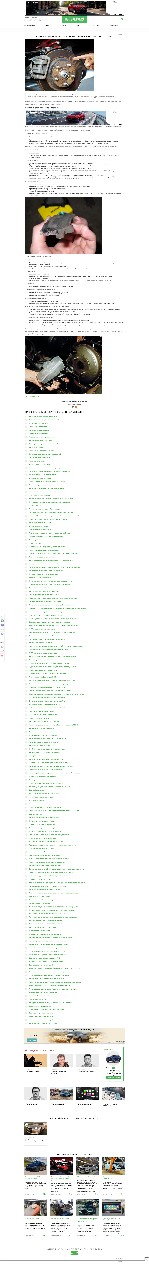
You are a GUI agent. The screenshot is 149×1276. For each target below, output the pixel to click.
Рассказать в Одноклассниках (76, 407)
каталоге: (34, 19)
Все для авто (114, 25)
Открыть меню (25, 27)
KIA (1, 642)
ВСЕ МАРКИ (2, 659)
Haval (1, 629)
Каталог (46, 25)
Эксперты (80, 25)
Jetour (1, 638)
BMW (1, 620)
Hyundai (1, 634)
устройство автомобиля (33, 396)
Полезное (96, 25)
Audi (1, 616)
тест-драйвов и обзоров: (30, 20)
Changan (1, 625)
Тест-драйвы (31, 25)
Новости (63, 25)
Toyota (1, 656)
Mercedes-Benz (1, 651)
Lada (1, 647)
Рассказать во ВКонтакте (73, 407)
